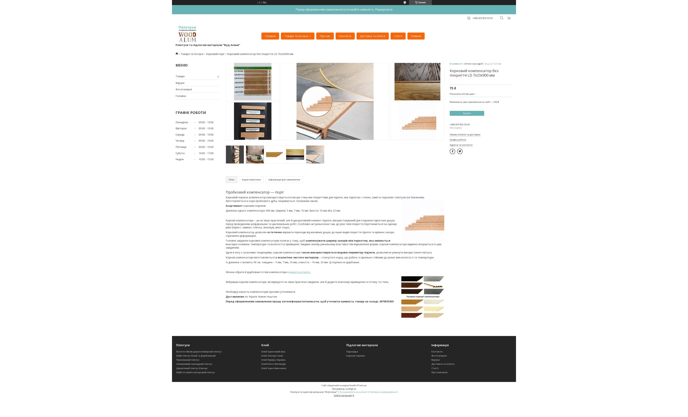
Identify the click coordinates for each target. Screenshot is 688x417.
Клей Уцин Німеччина (273, 368)
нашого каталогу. (300, 272)
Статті (398, 36)
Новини (416, 36)
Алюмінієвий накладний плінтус (194, 364)
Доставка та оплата (372, 36)
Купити (467, 113)
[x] (460, 151)
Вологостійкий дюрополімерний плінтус (199, 351)
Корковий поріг (215, 54)
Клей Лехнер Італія (272, 355)
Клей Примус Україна (273, 359)
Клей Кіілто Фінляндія (273, 364)
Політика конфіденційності (383, 392)
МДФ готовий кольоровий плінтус (195, 372)
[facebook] (452, 151)
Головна (270, 36)
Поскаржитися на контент (353, 392)
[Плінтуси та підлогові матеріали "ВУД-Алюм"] (188, 34)
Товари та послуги (296, 36)
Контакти (345, 36)
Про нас (325, 36)
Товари (180, 76)
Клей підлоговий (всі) (273, 351)
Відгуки (180, 83)
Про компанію (439, 372)
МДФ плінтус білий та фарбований (196, 355)
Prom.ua (361, 385)
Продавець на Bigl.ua (344, 388)
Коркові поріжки (355, 355)
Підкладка (352, 351)
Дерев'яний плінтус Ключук (192, 368)
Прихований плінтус (187, 359)
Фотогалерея (184, 89)
